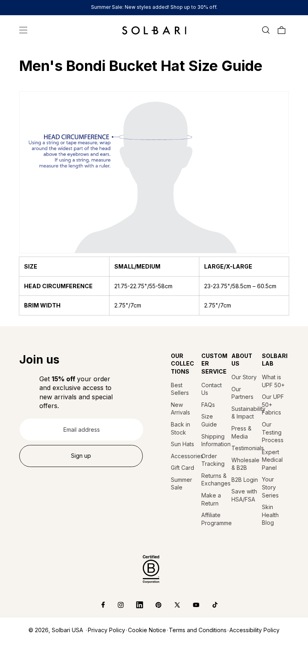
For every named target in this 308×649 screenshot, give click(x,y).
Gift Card (182, 467)
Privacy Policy (106, 630)
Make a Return (211, 499)
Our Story (244, 377)
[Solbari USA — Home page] (154, 30)
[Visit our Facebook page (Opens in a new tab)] (97, 605)
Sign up (81, 455)
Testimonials (245, 448)
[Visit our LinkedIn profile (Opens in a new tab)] (133, 605)
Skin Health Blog (270, 514)
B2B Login (244, 479)
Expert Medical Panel (272, 460)
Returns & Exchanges (215, 479)
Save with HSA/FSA (244, 495)
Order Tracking (213, 460)
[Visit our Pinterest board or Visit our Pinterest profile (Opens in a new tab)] (152, 605)
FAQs (208, 404)
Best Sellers (180, 389)
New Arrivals (180, 408)
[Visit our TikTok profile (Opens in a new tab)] (209, 605)
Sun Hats (182, 444)
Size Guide (209, 420)
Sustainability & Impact (245, 412)
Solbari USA (67, 630)
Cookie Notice (147, 630)
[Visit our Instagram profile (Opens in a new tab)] (114, 605)
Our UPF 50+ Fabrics (273, 404)
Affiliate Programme (215, 519)
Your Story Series (270, 487)
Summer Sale (181, 483)
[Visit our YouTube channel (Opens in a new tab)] (190, 605)
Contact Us (211, 389)
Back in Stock (180, 428)
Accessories (184, 456)
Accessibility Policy (254, 630)
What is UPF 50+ (273, 381)
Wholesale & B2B (245, 464)
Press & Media (241, 432)
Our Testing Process (273, 432)
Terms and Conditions (198, 630)
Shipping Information (215, 440)
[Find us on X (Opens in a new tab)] (171, 605)
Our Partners (242, 393)
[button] (23, 30)
